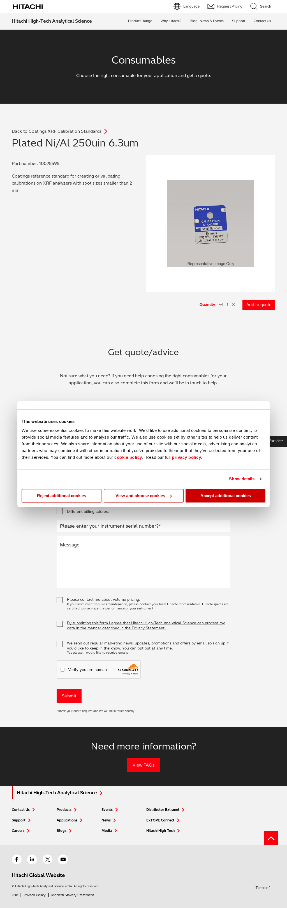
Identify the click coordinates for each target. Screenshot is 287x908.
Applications (67, 820)
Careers (18, 830)
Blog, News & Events (207, 21)
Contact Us (21, 809)
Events (107, 809)
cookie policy (128, 457)
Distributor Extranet (162, 809)
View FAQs (143, 765)
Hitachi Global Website (38, 875)
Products (64, 809)
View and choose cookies (140, 495)
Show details (241, 478)
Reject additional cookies (61, 495)
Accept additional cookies (225, 495)
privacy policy (186, 457)
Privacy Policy (35, 895)
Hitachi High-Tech (160, 830)
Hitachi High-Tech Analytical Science (52, 21)
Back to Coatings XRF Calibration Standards (56, 131)
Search (265, 6)
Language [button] (191, 6)
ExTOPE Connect (160, 820)
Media (106, 830)
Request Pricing (229, 6)
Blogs (61, 830)
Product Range (140, 21)
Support (238, 21)
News (106, 820)
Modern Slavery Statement (72, 895)
